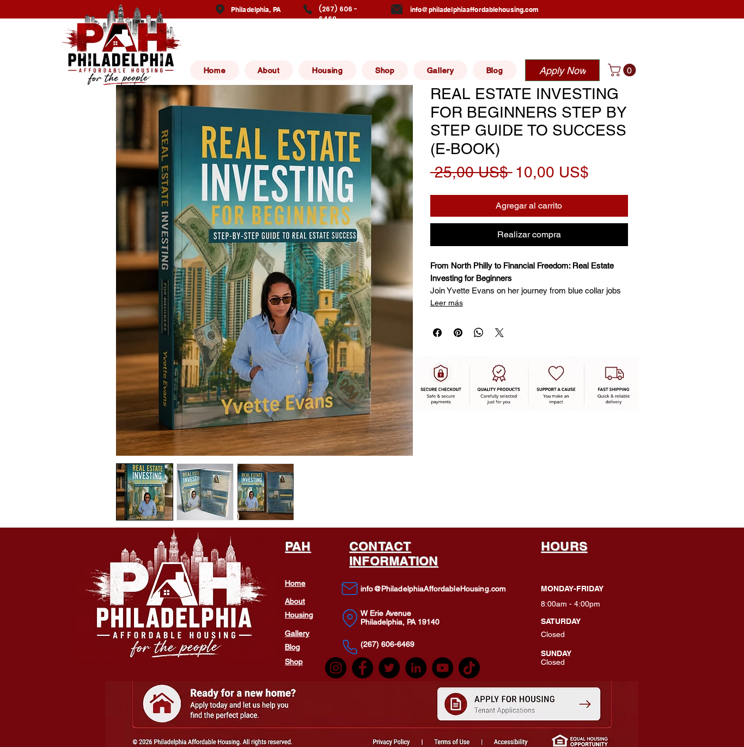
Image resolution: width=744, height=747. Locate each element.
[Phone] (350, 647)
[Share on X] (499, 332)
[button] (623, 70)
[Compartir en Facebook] (437, 332)
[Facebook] (362, 667)
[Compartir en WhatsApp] (478, 332)
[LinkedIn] (415, 667)
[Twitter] (389, 667)
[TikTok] (469, 667)
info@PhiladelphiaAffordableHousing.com (433, 588)
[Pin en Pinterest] (458, 332)
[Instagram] (335, 667)
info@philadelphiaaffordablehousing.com (474, 9)
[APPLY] (519, 705)
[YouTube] (442, 667)
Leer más (446, 302)
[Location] (350, 618)
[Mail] (350, 588)
